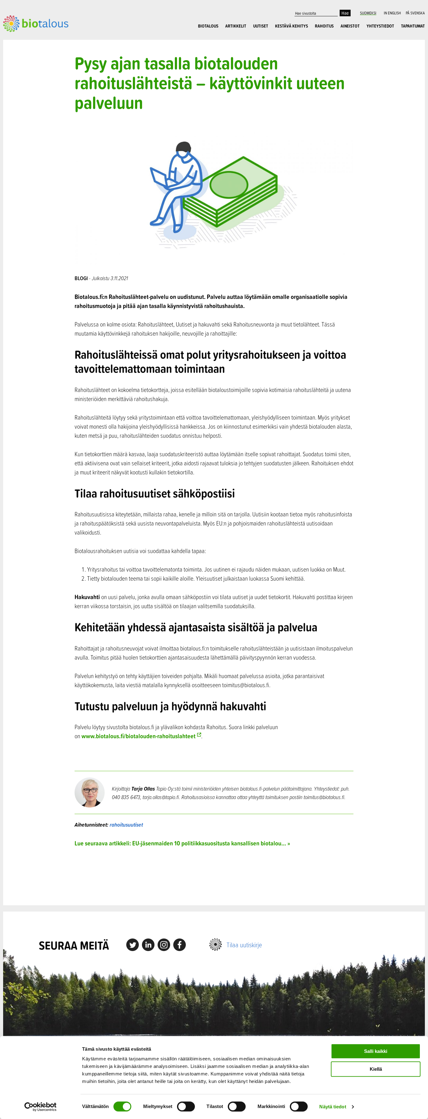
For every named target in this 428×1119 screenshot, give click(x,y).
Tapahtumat (413, 26)
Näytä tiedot (332, 1106)
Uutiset (260, 26)
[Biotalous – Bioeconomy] (35, 23)
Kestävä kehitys (291, 26)
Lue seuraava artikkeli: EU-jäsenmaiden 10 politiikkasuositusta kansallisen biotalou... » (182, 843)
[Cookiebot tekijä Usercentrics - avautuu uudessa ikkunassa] (40, 1106)
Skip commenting (213, 876)
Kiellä (376, 1069)
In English (392, 13)
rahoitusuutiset (126, 825)
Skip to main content (25, 38)
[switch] (186, 1106)
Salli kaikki (375, 1051)
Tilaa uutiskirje (244, 944)
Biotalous (208, 26)
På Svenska (415, 13)
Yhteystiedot (380, 26)
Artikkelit (235, 26)
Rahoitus (324, 26)
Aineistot (350, 26)
